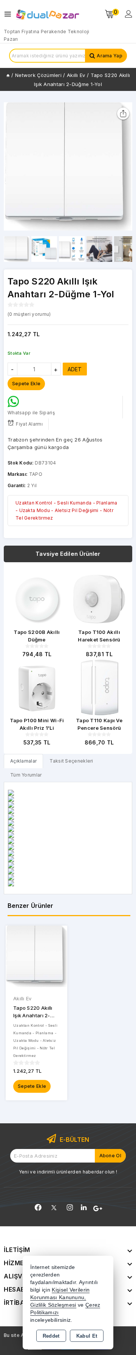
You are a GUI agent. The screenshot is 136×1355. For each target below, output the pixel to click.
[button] (123, 166)
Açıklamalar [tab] (23, 761)
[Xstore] (47, 14)
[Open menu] (9, 14)
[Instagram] (70, 1207)
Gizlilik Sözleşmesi (53, 1305)
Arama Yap (109, 55)
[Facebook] (38, 1207)
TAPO (35, 474)
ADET (75, 369)
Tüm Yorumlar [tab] (26, 775)
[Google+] (97, 1208)
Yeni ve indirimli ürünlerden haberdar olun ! (68, 1172)
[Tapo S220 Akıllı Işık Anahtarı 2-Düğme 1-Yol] (68, 166)
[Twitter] (54, 1208)
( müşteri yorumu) (29, 314)
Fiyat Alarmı (29, 424)
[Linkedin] (84, 1207)
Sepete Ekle (32, 1086)
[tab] (23, 761)
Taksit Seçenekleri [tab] (71, 761)
